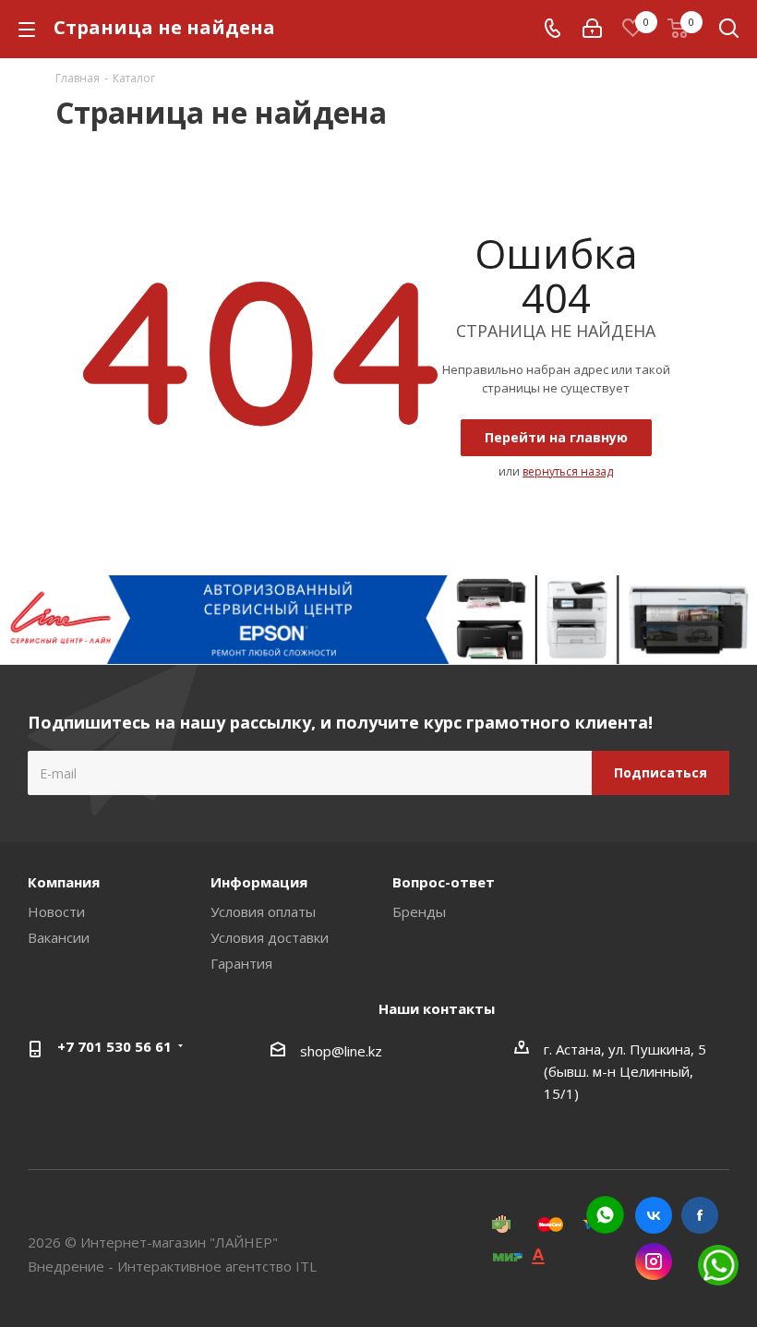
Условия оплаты (263, 911)
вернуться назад (568, 471)
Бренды (419, 911)
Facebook (699, 1215)
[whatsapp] (605, 1215)
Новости (56, 911)
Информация (258, 882)
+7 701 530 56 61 (114, 1046)
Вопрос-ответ (443, 882)
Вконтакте (653, 1215)
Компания (64, 882)
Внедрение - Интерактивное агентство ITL (172, 1266)
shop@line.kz (341, 1051)
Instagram (653, 1261)
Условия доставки (269, 937)
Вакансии (59, 937)
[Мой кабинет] (592, 28)
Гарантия (241, 963)
